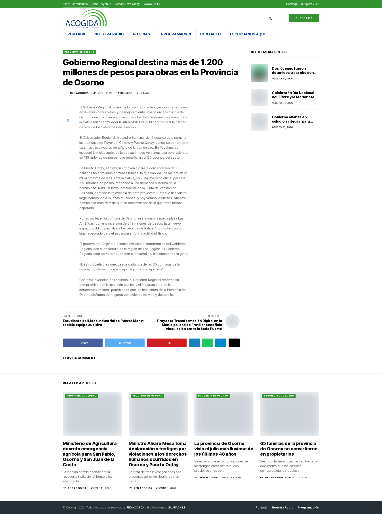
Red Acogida (79, 93)
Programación (308, 507)
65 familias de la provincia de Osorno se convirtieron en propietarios (288, 449)
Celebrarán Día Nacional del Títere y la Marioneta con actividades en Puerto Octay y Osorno (295, 99)
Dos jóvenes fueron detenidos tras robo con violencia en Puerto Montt (294, 72)
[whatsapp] (283, 18)
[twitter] (270, 18)
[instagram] (276, 18)
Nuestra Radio (282, 507)
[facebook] (263, 18)
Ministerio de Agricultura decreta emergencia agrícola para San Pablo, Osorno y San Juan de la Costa (90, 454)
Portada (261, 507)
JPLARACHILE (176, 507)
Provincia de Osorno (79, 52)
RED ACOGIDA (135, 507)
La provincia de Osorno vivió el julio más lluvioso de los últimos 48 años (223, 449)
